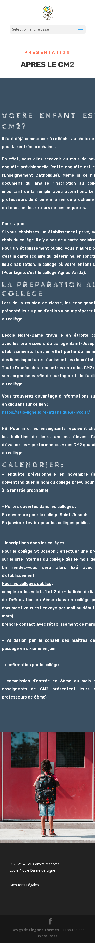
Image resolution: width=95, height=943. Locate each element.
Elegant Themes (44, 929)
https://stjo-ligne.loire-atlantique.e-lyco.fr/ (46, 412)
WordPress (48, 935)
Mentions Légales (24, 884)
